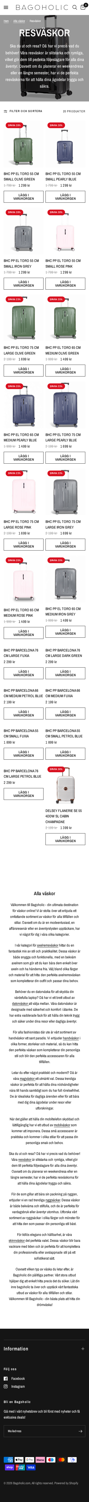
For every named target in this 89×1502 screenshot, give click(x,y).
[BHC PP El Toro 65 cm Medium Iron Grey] (65, 578)
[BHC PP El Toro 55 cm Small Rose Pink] (65, 231)
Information (16, 1348)
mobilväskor (62, 1124)
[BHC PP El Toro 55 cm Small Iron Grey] (24, 231)
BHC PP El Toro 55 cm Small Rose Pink (63, 263)
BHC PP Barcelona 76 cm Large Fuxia (21, 653)
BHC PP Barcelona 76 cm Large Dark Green (63, 653)
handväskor (71, 1038)
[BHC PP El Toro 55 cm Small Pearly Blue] (65, 143)
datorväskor (20, 1003)
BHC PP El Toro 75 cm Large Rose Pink (21, 524)
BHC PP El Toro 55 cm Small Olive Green (21, 176)
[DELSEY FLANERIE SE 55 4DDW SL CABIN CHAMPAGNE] (65, 784)
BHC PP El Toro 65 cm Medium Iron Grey (63, 611)
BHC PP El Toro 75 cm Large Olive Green (21, 350)
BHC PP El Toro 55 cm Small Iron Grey (21, 263)
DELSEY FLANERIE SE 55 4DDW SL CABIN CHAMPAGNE (63, 816)
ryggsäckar (52, 1200)
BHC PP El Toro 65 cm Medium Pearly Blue (21, 437)
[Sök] (75, 7)
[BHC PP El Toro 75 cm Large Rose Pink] (24, 492)
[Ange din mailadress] (80, 1431)
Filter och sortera (26, 111)
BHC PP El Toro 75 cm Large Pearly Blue (63, 437)
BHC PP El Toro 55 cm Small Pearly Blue (63, 176)
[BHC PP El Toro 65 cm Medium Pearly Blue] (24, 404)
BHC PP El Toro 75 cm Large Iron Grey (63, 524)
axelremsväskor (47, 945)
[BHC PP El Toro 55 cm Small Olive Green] (24, 143)
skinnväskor (17, 1240)
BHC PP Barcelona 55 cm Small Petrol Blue (64, 733)
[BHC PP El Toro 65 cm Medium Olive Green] (65, 318)
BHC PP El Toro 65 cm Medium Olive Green (63, 350)
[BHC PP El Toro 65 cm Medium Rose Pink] (24, 579)
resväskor (24, 1159)
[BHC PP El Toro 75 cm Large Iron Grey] (65, 492)
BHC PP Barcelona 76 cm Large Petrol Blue (22, 773)
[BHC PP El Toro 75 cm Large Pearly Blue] (65, 404)
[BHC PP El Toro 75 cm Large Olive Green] (24, 318)
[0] (82, 7)
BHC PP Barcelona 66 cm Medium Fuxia (62, 693)
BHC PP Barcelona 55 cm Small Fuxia (21, 733)
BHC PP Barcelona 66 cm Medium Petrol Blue (23, 693)
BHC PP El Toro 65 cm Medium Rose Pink (21, 612)
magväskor (27, 1078)
